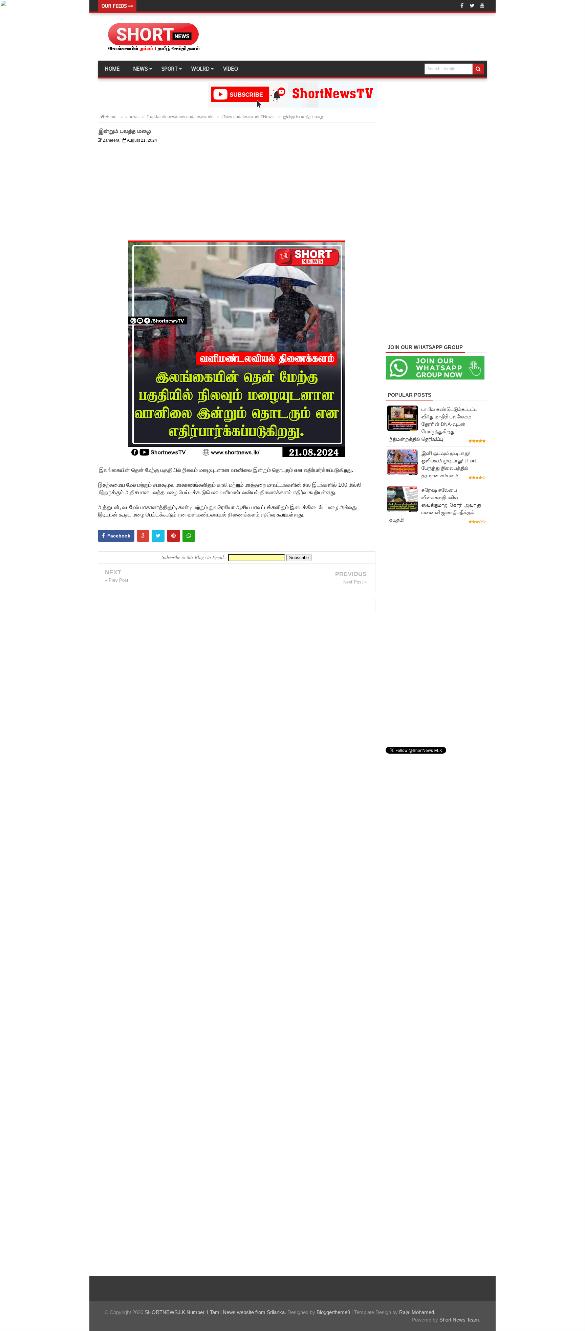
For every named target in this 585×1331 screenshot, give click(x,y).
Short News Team (459, 1320)
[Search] (478, 69)
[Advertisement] (236, 193)
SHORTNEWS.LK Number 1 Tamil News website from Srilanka (215, 1312)
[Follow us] (472, 6)
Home (112, 69)
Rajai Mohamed (416, 1312)
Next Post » (355, 581)
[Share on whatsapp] (188, 536)
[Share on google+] (143, 536)
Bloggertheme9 (333, 1312)
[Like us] (462, 6)
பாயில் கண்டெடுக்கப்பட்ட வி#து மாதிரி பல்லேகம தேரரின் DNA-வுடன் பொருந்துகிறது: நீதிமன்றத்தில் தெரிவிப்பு (433, 424)
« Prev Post (116, 580)
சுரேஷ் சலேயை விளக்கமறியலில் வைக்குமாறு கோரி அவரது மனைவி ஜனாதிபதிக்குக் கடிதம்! (435, 505)
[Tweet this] (158, 536)
